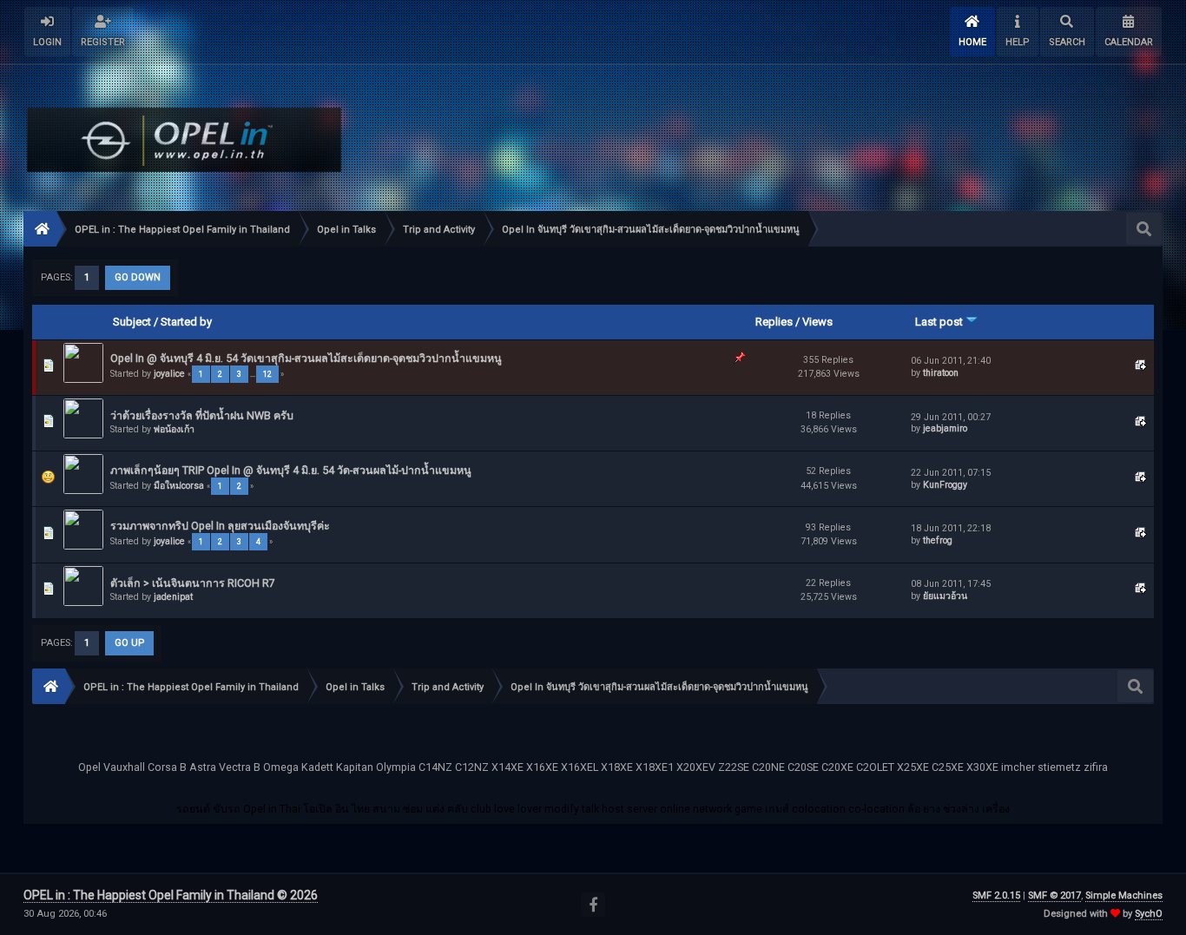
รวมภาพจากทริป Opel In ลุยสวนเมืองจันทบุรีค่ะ (220, 525)
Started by (186, 321)
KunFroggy (945, 485)
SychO (1149, 913)
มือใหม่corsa (179, 485)
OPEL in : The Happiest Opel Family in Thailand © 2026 (170, 895)
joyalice (169, 373)
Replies (774, 321)
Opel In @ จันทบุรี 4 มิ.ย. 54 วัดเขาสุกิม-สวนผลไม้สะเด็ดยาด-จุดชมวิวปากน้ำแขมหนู (306, 358)
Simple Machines (1124, 895)
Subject (132, 321)
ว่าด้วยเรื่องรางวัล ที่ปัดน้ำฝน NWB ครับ (201, 415)
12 (267, 374)
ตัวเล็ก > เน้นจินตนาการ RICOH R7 (192, 582)
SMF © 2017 (1054, 895)
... (253, 374)
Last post (940, 321)
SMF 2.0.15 (996, 895)
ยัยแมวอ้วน (945, 596)
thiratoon (941, 373)
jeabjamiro (945, 428)
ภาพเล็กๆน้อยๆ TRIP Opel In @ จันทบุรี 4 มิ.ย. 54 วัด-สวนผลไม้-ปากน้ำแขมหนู (290, 470)
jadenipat (173, 596)
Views (817, 321)
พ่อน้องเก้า (174, 429)
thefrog (937, 540)
